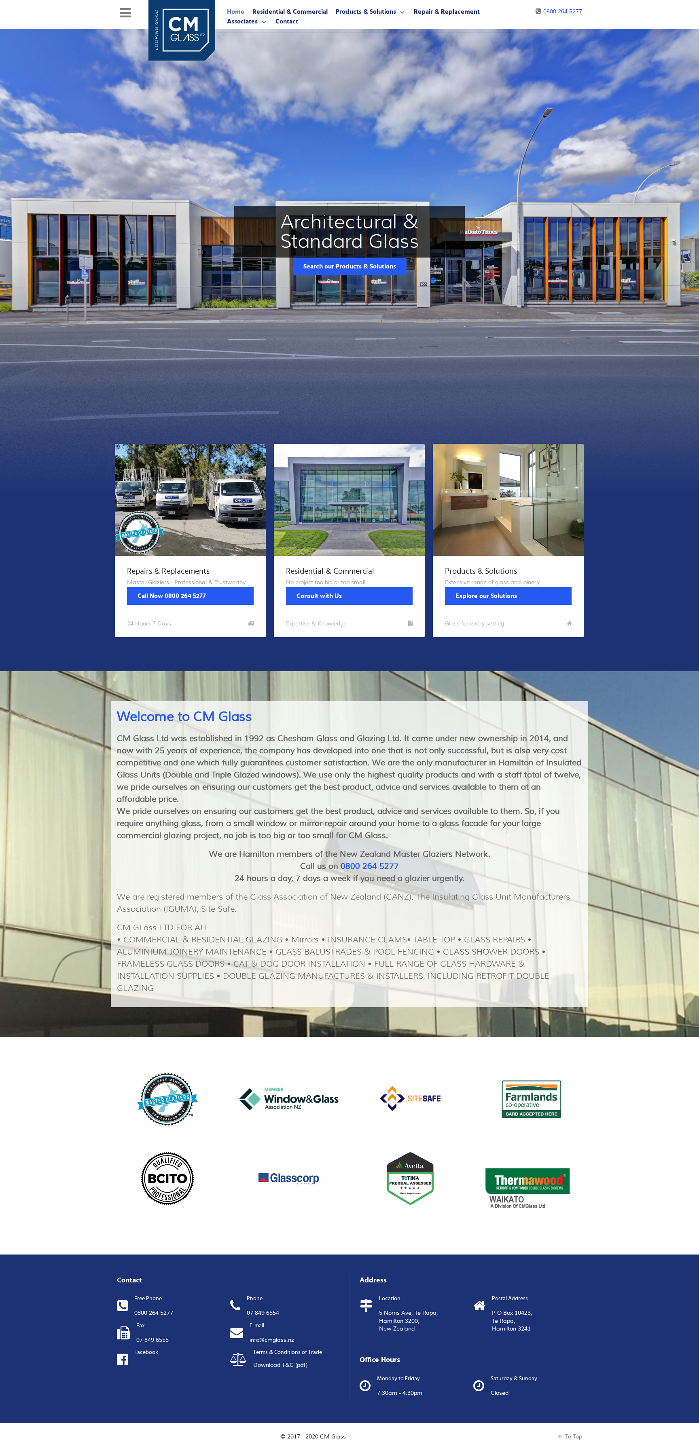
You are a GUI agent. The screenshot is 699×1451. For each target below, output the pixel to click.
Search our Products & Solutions (349, 266)
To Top (572, 1436)
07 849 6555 (152, 1340)
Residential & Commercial (330, 571)
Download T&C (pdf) (280, 1365)
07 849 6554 (263, 1313)
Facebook (146, 1352)
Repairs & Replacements (168, 571)
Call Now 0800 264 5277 (172, 596)
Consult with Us (319, 596)
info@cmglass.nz (272, 1340)
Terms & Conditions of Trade (287, 1352)
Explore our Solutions (486, 596)
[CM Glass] (181, 29)
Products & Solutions (481, 571)
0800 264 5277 (562, 11)
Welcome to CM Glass (184, 716)
